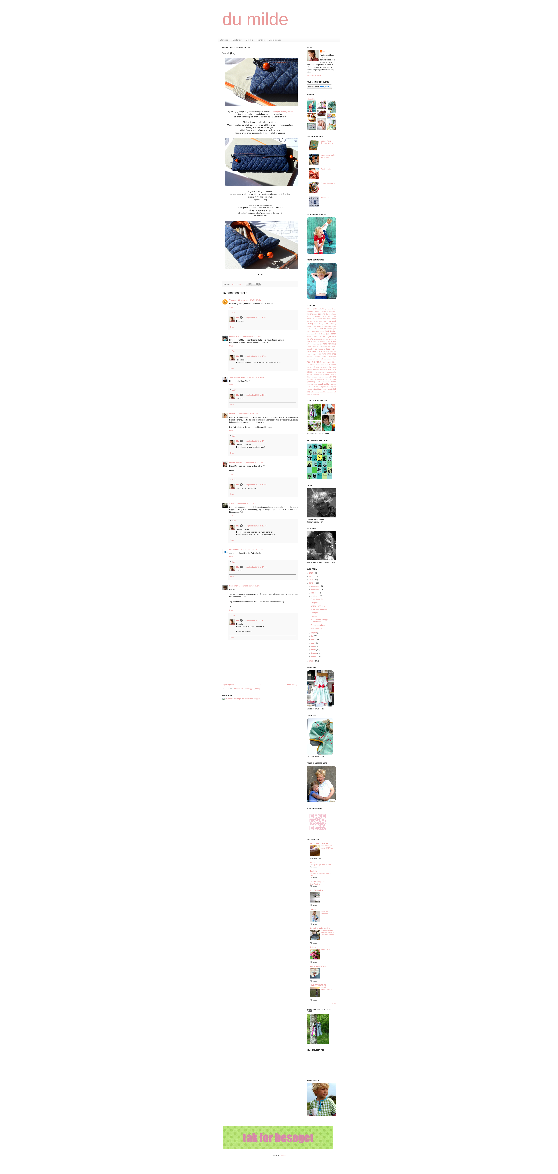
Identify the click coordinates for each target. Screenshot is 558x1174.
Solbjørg (332, 377)
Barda (328, 314)
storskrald (326, 382)
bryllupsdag (327, 319)
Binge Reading (315, 884)
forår (309, 334)
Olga (325, 362)
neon (329, 359)
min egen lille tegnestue (283, 111)
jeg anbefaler (322, 346)
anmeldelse (332, 309)
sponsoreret (331, 379)
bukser (310, 321)
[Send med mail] (247, 284)
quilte (334, 367)
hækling (320, 344)
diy (328, 324)
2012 (311, 661)
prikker (333, 365)
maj (334, 354)
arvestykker (331, 311)
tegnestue (326, 387)
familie (323, 328)
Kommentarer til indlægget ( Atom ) (246, 689)
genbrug (332, 336)
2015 (311, 576)
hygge (309, 344)
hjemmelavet (322, 341)
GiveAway (311, 339)
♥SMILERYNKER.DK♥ (319, 985)
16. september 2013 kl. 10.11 (255, 620)
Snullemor (233, 586)
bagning (322, 314)
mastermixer (332, 356)
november (315, 589)
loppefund (322, 354)
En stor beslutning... (319, 625)
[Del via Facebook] (256, 284)
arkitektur (318, 311)
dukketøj (333, 324)
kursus (320, 351)
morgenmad (311, 359)
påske (329, 367)
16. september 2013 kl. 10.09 (255, 441)
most (318, 359)
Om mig (249, 40)
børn (325, 321)
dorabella (313, 871)
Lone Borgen (312, 354)
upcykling (323, 392)
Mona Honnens (235, 462)
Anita (231, 503)
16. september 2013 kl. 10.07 (255, 318)
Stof (320, 382)
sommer (311, 379)
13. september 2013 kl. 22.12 (254, 462)
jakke (314, 346)
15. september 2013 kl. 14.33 (250, 586)
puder (320, 367)
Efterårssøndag (317, 628)
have (309, 341)
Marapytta (311, 356)
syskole (333, 384)
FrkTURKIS (234, 336)
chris (316, 324)
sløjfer (309, 377)
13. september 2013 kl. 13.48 (247, 414)
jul (317, 349)
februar (314, 653)
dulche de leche (312, 326)
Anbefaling (323, 309)
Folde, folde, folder (318, 599)
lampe (325, 351)
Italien (309, 346)
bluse (325, 316)
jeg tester (332, 346)
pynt (325, 367)
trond (325, 389)
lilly (335, 351)
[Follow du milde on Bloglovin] (319, 88)
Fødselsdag (321, 334)
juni (313, 640)
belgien (333, 314)
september (315, 596)
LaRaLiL (313, 909)
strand (333, 382)
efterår (321, 326)
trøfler (329, 389)
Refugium (324, 369)
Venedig (310, 394)
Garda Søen (313, 336)
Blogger (283, 1155)
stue (316, 384)
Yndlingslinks (275, 40)
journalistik (311, 349)
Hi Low (314, 341)
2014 (311, 580)
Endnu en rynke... (318, 606)
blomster (319, 316)
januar (314, 657)
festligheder (330, 331)
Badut (312, 862)
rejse (330, 369)
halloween (332, 339)
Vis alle (333, 1003)
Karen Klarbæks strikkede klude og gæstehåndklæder (327, 933)
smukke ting (317, 377)
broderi (319, 319)
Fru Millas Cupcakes (318, 882)
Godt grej (314, 613)
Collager (322, 324)
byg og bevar (318, 321)
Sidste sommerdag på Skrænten (319, 621)
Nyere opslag (228, 685)
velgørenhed (331, 392)
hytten (314, 344)
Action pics (313, 309)
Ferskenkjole (326, 169)
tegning (333, 387)
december (315, 586)
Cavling (310, 324)
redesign (316, 369)
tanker (310, 387)
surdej (320, 384)
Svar (231, 307)
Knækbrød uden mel (319, 609)
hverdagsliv (331, 341)
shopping (316, 374)
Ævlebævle (314, 947)
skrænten (327, 374)
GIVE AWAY (325, 949)
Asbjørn (310, 314)
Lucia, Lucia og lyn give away (328, 156)
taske (317, 387)
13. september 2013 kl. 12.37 (250, 336)
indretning (332, 344)
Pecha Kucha (316, 365)
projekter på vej (312, 367)
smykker (325, 377)
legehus (331, 351)
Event (317, 329)
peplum (324, 365)
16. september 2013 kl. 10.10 (255, 526)
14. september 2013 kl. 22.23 (251, 550)
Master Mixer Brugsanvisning (327, 142)
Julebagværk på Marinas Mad (320, 865)
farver (309, 331)
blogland (311, 316)
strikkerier (310, 384)
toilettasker (310, 389)
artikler (324, 311)
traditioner (318, 389)
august (314, 633)
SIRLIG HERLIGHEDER (319, 844)
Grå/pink (314, 603)
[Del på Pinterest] (259, 284)
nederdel (323, 359)
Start (260, 685)
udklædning (315, 392)
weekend (316, 394)
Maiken (232, 414)
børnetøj (332, 321)
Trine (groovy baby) (237, 377)
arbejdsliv (311, 311)
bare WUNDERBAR (318, 966)
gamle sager (331, 334)
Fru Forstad (234, 550)
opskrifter (331, 362)
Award (315, 314)
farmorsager (331, 329)
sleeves (333, 374)
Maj (237, 318)
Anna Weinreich (316, 890)
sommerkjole (320, 379)
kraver (309, 351)
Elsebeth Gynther (330, 326)
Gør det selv (324, 339)
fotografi (314, 334)
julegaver (322, 349)
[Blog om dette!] (250, 284)
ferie (322, 331)
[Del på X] (253, 284)
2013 (311, 583)
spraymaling (312, 382)
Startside (224, 40)
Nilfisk (334, 359)
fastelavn (316, 331)
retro (334, 369)
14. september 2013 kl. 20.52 (246, 503)
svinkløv (326, 384)
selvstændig (331, 372)
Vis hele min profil (314, 75)
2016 (311, 573)
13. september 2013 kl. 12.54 (257, 377)
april (313, 646)
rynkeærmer (321, 372)
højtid (325, 344)
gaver (324, 336)
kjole (333, 349)
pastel (309, 365)
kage (328, 349)
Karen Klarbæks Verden (320, 928)
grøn (318, 339)
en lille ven (311, 329)
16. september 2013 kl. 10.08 (255, 356)
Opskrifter (237, 40)
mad (329, 354)
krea (314, 351)
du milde (255, 19)
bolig (330, 316)
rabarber (310, 369)
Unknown (233, 300)
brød (334, 319)
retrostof (311, 372)
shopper (310, 374)
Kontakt (260, 40)
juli (312, 636)
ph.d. (329, 365)
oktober (314, 593)
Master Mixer (321, 356)
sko (321, 374)
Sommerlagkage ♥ (328, 183)
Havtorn (314, 616)
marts (313, 650)
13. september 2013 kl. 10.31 (249, 300)
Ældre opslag (292, 685)
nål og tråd (315, 361)
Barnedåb (325, 198)
